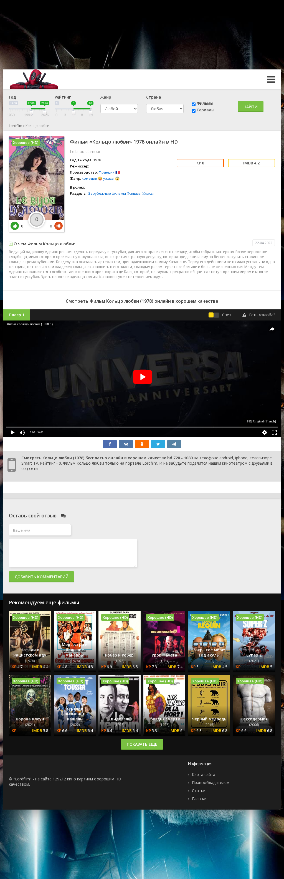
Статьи (199, 790)
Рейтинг (63, 97)
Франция (106, 172)
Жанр (105, 97)
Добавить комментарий (41, 576)
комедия (89, 178)
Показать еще (142, 744)
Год (12, 97)
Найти (251, 106)
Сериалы (205, 109)
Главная (199, 798)
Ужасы (148, 193)
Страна (153, 97)
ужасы (108, 178)
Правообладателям (210, 782)
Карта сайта (203, 774)
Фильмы (205, 103)
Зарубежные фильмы (107, 193)
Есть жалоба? (262, 314)
